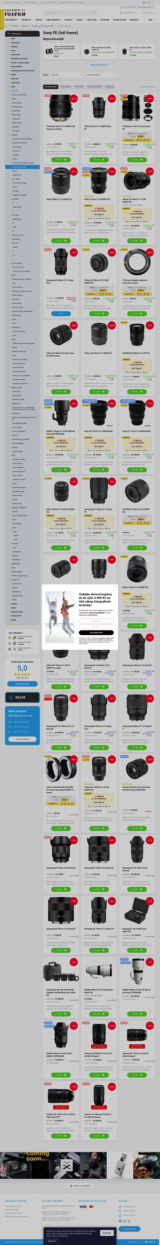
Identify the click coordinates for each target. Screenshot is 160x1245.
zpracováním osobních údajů (106, 638)
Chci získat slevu (96, 633)
